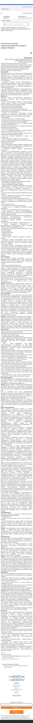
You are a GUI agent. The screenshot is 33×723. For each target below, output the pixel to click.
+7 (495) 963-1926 (16, 676)
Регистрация (29, 7)
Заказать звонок (17, 675)
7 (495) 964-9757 (16, 680)
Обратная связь (17, 678)
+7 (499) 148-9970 (27, 13)
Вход (23, 7)
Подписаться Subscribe (16, 712)
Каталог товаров (6, 20)
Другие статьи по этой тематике (10, 659)
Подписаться (16, 707)
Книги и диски (9, 657)
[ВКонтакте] (31, 53)
